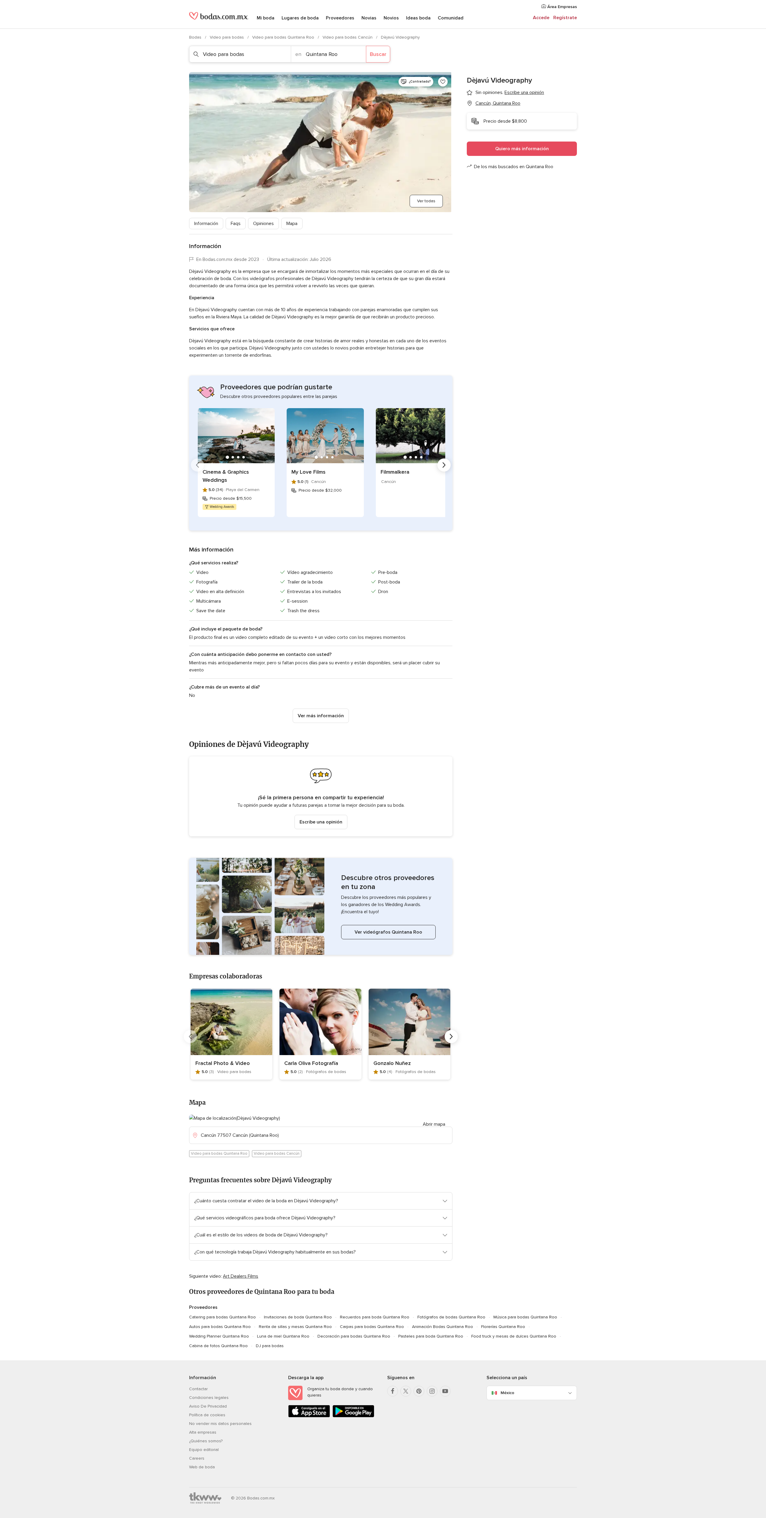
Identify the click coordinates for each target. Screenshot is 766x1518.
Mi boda (265, 18)
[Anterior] (197, 465)
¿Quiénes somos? (206, 1440)
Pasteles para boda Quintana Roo (430, 1336)
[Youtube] (445, 1391)
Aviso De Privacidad (208, 1406)
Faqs (236, 224)
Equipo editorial (204, 1449)
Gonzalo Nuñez (392, 1063)
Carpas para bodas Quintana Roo (372, 1326)
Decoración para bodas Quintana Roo (353, 1336)
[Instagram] (432, 1391)
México (507, 1392)
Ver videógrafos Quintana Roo (388, 932)
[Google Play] (353, 1416)
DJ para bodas (270, 1345)
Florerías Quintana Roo (503, 1326)
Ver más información (321, 716)
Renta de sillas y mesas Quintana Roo (295, 1326)
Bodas (196, 37)
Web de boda (202, 1467)
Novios (391, 18)
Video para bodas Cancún (348, 37)
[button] (320, 796)
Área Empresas (561, 6)
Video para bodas (227, 37)
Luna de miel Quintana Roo (283, 1336)
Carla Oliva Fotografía (311, 1063)
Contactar (198, 1388)
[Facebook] (392, 1391)
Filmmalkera (395, 472)
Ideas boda (418, 18)
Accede (541, 18)
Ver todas (426, 200)
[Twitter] (405, 1391)
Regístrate (565, 18)
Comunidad (450, 18)
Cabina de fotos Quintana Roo (218, 1345)
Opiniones (263, 224)
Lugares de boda (300, 18)
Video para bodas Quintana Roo (283, 37)
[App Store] (309, 1416)
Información (206, 224)
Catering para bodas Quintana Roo (222, 1317)
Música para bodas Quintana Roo (525, 1317)
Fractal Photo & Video (222, 1063)
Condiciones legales (209, 1397)
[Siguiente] (444, 465)
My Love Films (308, 472)
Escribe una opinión (321, 822)
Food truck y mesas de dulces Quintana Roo (513, 1336)
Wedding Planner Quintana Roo (219, 1336)
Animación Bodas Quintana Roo (442, 1326)
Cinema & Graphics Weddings (226, 476)
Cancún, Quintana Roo (497, 103)
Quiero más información (522, 149)
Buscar (378, 54)
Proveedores (340, 18)
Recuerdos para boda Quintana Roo (374, 1317)
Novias (368, 18)
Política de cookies (207, 1414)
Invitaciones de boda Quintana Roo (298, 1317)
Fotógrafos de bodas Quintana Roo (451, 1317)
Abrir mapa (434, 1124)
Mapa (291, 224)
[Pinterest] (419, 1391)
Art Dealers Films (240, 1276)
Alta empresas (202, 1432)
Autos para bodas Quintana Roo (220, 1326)
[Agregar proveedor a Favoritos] (443, 81)
